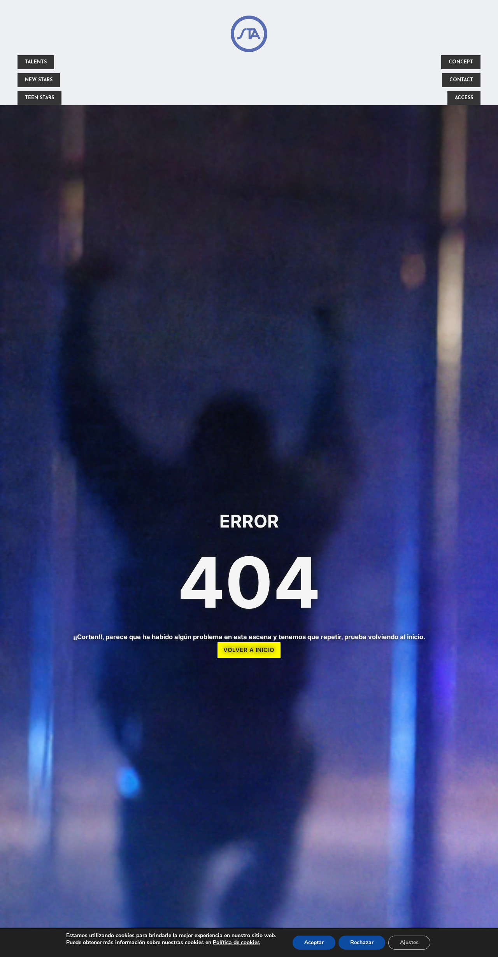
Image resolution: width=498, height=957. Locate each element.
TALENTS (36, 62)
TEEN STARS (39, 98)
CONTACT (461, 80)
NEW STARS (39, 80)
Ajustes (409, 942)
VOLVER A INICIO (249, 650)
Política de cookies (236, 942)
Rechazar (362, 942)
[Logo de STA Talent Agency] (249, 35)
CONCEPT (461, 62)
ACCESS (464, 98)
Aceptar (314, 942)
